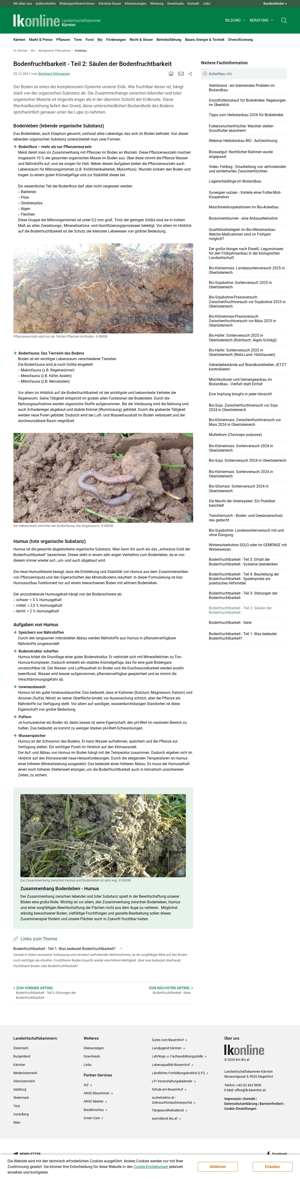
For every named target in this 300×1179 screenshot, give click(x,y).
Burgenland (21, 1056)
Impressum (232, 1099)
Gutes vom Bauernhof (168, 1040)
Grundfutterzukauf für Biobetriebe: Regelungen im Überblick (247, 102)
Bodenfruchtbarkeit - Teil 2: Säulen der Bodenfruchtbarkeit (240, 610)
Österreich (20, 1048)
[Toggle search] (284, 20)
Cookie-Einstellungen (240, 1108)
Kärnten (19, 1065)
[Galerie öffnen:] (103, 288)
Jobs (206, 3)
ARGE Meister (94, 1101)
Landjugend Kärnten (167, 1048)
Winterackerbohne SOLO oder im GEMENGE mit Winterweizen (248, 547)
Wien (16, 1122)
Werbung (157, 3)
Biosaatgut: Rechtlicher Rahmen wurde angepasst (241, 154)
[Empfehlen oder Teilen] (190, 73)
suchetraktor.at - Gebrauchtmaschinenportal (172, 1100)
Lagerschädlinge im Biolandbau (235, 181)
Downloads (175, 3)
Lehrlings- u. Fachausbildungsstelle (177, 1056)
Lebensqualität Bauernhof (171, 1065)
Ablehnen (218, 1166)
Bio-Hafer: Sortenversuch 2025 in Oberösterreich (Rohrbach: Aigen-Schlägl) (243, 337)
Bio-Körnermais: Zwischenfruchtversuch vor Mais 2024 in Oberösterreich (245, 422)
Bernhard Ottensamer (54, 74)
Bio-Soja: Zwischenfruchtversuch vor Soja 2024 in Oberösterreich (243, 407)
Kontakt (193, 3)
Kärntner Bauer (109, 3)
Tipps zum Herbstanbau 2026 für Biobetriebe (246, 115)
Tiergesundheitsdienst (168, 1110)
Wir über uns (22, 3)
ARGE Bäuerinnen (96, 1093)
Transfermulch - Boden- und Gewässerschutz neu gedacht (246, 517)
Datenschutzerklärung (240, 1104)
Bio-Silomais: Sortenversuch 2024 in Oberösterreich (239, 488)
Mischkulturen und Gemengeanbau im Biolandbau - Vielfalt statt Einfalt (240, 381)
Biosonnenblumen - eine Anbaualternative (243, 218)
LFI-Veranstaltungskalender (172, 1081)
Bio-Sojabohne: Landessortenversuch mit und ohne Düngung (246, 532)
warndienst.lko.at (164, 1118)
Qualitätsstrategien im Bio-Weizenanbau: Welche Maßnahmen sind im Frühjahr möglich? (242, 234)
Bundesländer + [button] (275, 3)
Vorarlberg (21, 1114)
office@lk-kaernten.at (250, 1090)
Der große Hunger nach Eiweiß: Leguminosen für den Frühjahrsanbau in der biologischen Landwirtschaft (246, 253)
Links (87, 1065)
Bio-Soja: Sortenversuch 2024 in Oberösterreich (247, 460)
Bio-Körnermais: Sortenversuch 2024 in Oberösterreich (241, 448)
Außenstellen (46, 3)
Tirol (16, 1106)
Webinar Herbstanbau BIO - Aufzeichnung (243, 140)
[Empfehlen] (181, 73)
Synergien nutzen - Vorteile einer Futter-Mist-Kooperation (245, 194)
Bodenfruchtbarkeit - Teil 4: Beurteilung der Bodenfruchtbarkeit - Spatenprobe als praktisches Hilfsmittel (244, 578)
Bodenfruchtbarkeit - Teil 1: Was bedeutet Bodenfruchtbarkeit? (243, 636)
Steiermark (21, 1097)
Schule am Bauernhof (167, 1089)
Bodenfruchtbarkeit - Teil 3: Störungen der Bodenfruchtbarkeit (243, 595)
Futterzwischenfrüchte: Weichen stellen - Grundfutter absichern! (242, 128)
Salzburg (19, 1089)
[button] (235, 20)
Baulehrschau (94, 1110)
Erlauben (272, 1166)
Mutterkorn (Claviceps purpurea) (235, 434)
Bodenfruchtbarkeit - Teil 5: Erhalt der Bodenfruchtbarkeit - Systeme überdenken (243, 561)
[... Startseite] (57, 20)
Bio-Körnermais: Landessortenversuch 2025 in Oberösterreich (247, 270)
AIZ (86, 1085)
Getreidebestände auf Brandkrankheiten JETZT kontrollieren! (247, 366)
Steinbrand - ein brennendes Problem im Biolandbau (242, 87)
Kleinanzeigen (135, 3)
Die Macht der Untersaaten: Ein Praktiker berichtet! (242, 503)
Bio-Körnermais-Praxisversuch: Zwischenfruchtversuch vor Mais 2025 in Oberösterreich (242, 321)
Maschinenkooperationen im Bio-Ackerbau (244, 207)
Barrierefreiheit (271, 1104)
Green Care (92, 1118)
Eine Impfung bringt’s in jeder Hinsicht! (240, 394)
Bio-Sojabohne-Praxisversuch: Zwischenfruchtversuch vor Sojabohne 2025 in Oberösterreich (247, 301)
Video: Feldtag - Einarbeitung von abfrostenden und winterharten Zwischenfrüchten (247, 168)
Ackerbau (220, 74)
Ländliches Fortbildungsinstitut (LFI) (178, 1073)
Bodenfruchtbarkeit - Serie (230, 622)
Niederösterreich (25, 1073)
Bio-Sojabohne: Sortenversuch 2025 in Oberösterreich (240, 284)
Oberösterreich (24, 1081)
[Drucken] (171, 73)
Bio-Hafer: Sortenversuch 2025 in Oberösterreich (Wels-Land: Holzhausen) (242, 352)
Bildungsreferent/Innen (77, 3)
